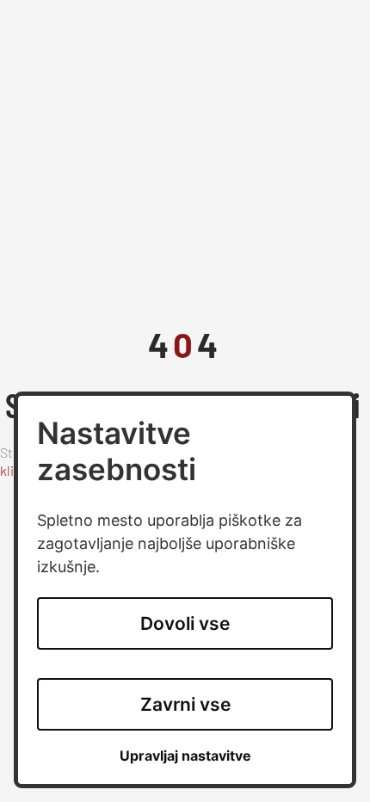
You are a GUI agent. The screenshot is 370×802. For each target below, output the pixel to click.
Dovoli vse (185, 623)
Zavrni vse (185, 704)
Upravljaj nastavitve (185, 756)
